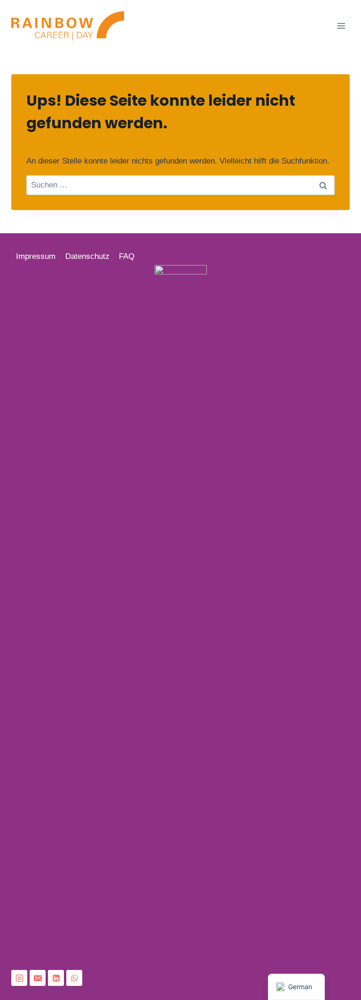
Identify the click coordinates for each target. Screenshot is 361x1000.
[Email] (38, 978)
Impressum (35, 256)
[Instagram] (19, 978)
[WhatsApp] (74, 978)
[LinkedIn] (56, 978)
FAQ (126, 256)
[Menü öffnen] (341, 25)
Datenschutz (87, 256)
